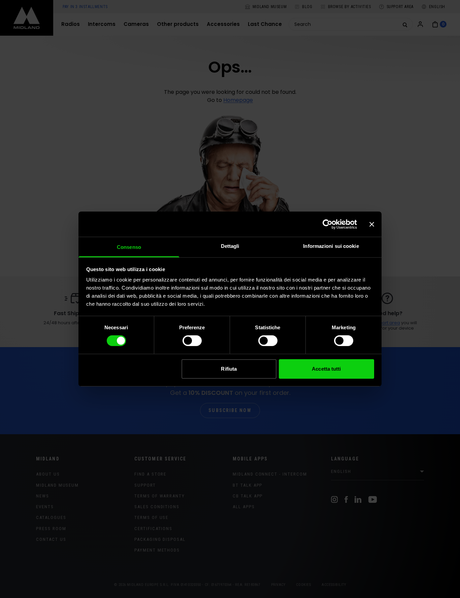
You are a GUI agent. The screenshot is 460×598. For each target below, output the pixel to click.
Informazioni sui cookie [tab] (331, 246)
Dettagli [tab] (230, 246)
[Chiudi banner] (371, 224)
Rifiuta (229, 369)
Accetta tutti (326, 369)
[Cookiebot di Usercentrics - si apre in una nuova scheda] (327, 224)
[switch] (192, 340)
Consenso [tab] (129, 247)
